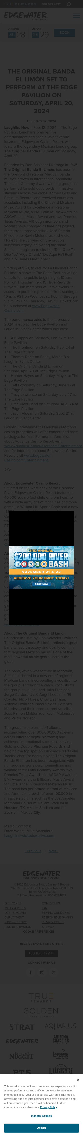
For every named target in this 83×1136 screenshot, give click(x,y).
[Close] (78, 1080)
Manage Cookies (41, 1116)
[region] (41, 1105)
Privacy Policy (48, 1107)
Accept (41, 1128)
